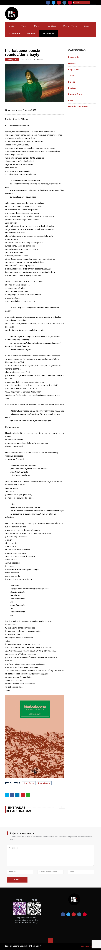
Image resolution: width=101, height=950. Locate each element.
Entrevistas (48, 33)
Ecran (86, 26)
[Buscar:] (81, 2)
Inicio (11, 26)
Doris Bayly (29, 783)
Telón (24, 26)
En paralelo (73, 69)
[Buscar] (94, 2)
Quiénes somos (88, 946)
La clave (72, 88)
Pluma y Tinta (70, 26)
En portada (73, 57)
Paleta (37, 26)
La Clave (52, 26)
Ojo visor (31, 33)
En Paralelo (14, 33)
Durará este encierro (78, 106)
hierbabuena (44, 783)
